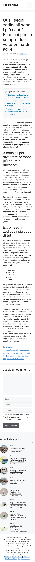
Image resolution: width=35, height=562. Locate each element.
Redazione (26, 557)
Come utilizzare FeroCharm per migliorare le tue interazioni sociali (16, 492)
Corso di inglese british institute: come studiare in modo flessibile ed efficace (18, 460)
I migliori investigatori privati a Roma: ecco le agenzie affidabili (17, 450)
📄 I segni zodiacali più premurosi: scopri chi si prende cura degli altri (17, 103)
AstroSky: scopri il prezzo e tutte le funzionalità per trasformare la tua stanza (18, 528)
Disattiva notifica (11, 559)
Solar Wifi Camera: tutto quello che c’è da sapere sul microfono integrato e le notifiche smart (18, 504)
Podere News (10, 4)
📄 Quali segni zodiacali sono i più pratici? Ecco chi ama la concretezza (17, 111)
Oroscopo (9, 347)
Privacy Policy (17, 557)
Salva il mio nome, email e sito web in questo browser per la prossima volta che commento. (17, 417)
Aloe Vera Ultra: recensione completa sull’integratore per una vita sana (18, 516)
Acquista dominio (24, 559)
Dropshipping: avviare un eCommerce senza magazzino (18, 482)
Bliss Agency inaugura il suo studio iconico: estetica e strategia (18, 471)
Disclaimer (7, 557)
